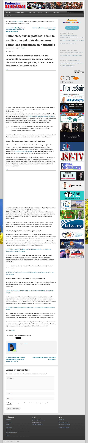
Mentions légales (36, 422)
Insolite (47, 12)
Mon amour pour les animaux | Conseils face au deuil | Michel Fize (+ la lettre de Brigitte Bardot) (71, 63)
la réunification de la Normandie (23, 151)
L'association (9, 427)
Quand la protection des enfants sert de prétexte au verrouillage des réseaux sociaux (71, 55)
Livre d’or (8, 15)
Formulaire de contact (37, 424)
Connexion (61, 419)
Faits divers (32, 12)
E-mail (9, 394)
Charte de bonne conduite (38, 421)
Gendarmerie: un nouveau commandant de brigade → (44, 29)
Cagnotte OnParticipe (72, 28)
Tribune (40, 12)
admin (26, 344)
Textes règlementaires (19, 12)
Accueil (15, 21)
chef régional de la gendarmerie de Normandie (41, 116)
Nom (9, 399)
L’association (55, 12)
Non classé (8, 430)
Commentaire (10, 378)
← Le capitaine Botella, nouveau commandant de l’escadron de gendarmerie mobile (15, 29)
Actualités (8, 12)
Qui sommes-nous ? (37, 419)
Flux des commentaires (64, 424)
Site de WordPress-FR (64, 427)
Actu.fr (13, 330)
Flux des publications (64, 422)
